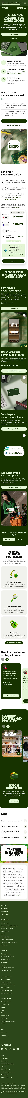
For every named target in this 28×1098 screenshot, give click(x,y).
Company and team (6, 1002)
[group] (11, 681)
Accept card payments (7, 928)
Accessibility (4, 1074)
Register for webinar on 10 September (11, 3)
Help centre (4, 1032)
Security (3, 1007)
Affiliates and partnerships (8, 1021)
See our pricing (14, 801)
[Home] (5, 8)
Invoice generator (5, 987)
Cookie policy (4, 1061)
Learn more (17, 895)
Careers (3, 1013)
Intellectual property (6, 1077)
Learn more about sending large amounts (16, 254)
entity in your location (12, 1092)
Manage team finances (7, 939)
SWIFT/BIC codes (5, 959)
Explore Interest (14, 308)
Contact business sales (7, 993)
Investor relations (5, 1015)
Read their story (11, 695)
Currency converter (6, 954)
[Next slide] (7, 659)
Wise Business (4, 911)
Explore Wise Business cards (14, 371)
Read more (16, 207)
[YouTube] (14, 1049)
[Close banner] (25, 3)
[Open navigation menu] (25, 8)
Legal (2, 1055)
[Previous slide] (2, 659)
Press (2, 1010)
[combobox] (5, 217)
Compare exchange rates (7, 967)
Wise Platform (4, 914)
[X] (6, 1049)
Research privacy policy (7, 1063)
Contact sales (14, 38)
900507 (8, 1088)
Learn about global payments (14, 125)
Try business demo (6, 982)
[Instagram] (10, 1049)
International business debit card (9, 925)
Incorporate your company (8, 984)
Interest (3, 934)
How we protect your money (14, 642)
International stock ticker (7, 956)
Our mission (4, 1018)
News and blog (5, 1004)
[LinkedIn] (18, 1049)
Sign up (20, 8)
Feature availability (6, 970)
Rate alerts (4, 965)
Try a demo (20, 539)
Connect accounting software (9, 942)
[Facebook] (2, 1049)
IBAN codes (4, 962)
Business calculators (6, 990)
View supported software (14, 429)
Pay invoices (4, 945)
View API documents (6, 979)
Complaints (4, 1066)
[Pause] (24, 315)
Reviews (3, 1024)
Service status (4, 1035)
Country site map (5, 1069)
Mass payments (5, 936)
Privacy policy (4, 1058)
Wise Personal (4, 908)
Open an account (14, 34)
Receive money (5, 931)
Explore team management (14, 487)
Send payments (5, 923)
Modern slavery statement (8, 1072)
